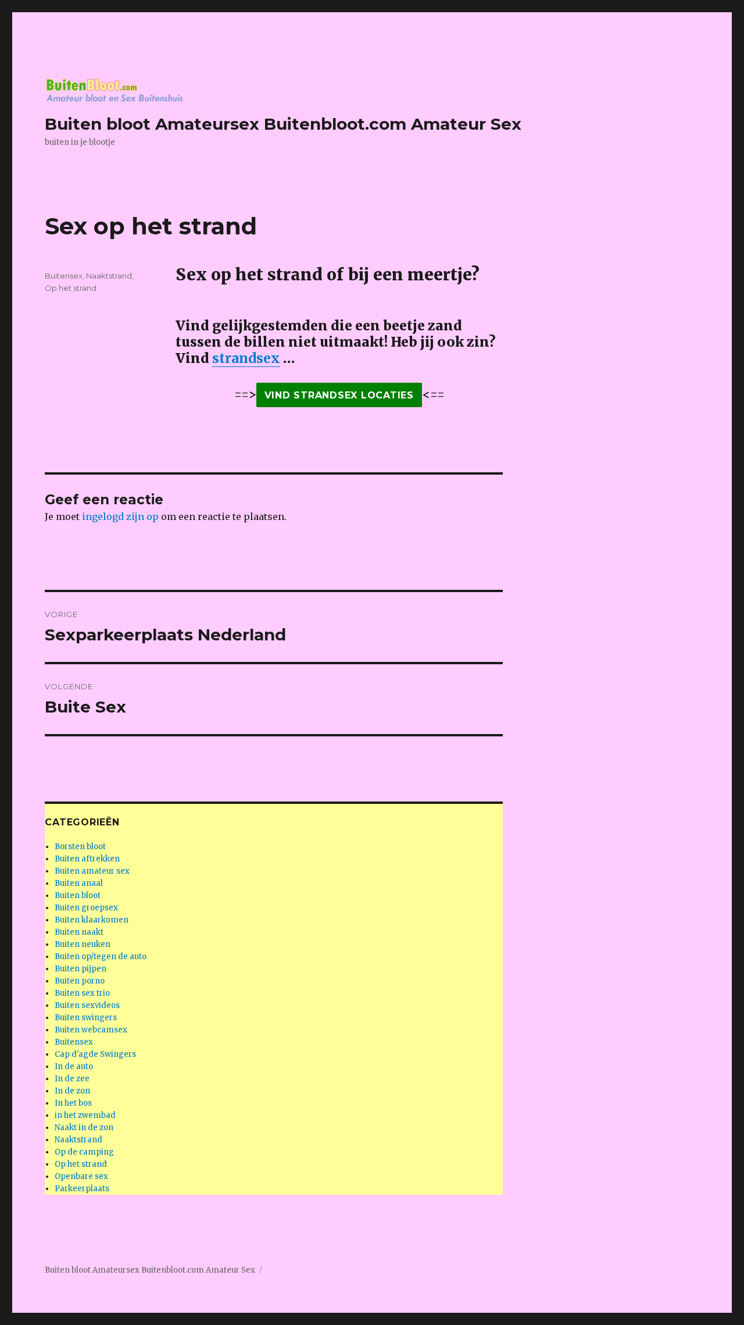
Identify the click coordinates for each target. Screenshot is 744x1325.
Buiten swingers (86, 1018)
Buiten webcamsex (91, 1030)
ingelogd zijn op (120, 516)
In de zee (72, 1079)
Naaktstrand (109, 275)
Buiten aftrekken (87, 859)
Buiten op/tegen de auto (100, 956)
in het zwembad (85, 1115)
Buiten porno (80, 981)
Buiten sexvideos (87, 1005)
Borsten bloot (80, 847)
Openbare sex (81, 1176)
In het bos (73, 1103)
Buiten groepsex (86, 908)
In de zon (72, 1091)
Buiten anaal (79, 883)
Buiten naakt (79, 932)
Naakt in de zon (84, 1127)
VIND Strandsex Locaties (339, 395)
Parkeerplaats (82, 1189)
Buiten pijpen (80, 969)
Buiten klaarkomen (91, 920)
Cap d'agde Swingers (95, 1054)
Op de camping (84, 1152)
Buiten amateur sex (92, 871)
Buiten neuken (82, 944)
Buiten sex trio (82, 993)
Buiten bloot (78, 895)
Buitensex (64, 275)
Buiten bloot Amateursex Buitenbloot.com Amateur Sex (283, 124)
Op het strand (70, 288)
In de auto (74, 1066)
